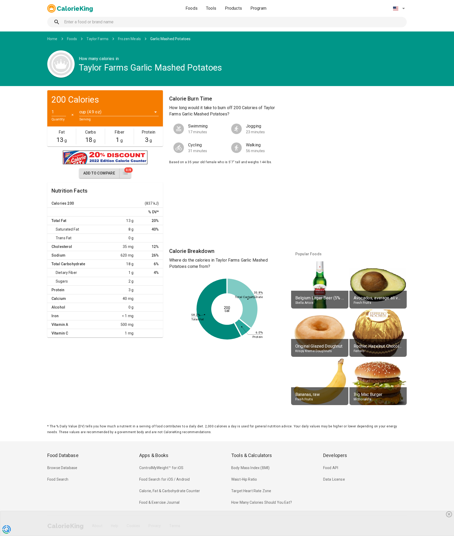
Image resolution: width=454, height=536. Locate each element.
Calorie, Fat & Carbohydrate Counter (169, 491)
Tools (211, 8)
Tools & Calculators (251, 455)
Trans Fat (63, 238)
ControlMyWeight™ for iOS (161, 468)
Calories (58, 203)
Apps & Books (154, 455)
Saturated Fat (67, 229)
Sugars (62, 281)
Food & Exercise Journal (159, 502)
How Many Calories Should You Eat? (261, 502)
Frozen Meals (129, 39)
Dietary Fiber (66, 272)
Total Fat (58, 221)
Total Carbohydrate (68, 264)
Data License (334, 479)
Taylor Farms (97, 39)
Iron (55, 316)
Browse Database (62, 468)
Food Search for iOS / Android (164, 479)
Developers (335, 455)
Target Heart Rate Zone (251, 491)
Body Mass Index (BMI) (250, 468)
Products (233, 8)
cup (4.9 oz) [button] (90, 111)
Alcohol (58, 307)
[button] (399, 8)
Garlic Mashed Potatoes (170, 39)
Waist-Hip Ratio (244, 479)
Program (258, 8)
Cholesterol (61, 247)
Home (52, 39)
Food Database (63, 455)
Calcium (58, 298)
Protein (57, 290)
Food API (330, 468)
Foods (191, 8)
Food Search (58, 479)
